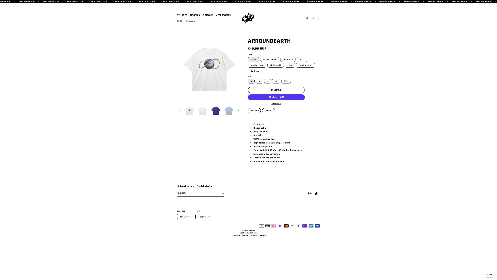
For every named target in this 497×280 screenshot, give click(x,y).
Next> (268, 110)
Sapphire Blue (269, 59)
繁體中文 (203, 216)
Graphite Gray (305, 65)
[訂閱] (222, 194)
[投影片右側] (238, 111)
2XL (286, 81)
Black (302, 59)
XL (276, 81)
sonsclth (252, 230)
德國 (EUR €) (185, 216)
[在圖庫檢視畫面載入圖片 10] (203, 111)
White (253, 59)
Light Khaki (275, 65)
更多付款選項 (276, 103)
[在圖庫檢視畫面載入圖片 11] (216, 111)
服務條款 (254, 235)
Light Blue (288, 59)
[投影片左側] (180, 111)
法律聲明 (263, 235)
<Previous (254, 110)
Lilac (290, 65)
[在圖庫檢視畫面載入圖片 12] (229, 111)
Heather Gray (257, 65)
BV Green (255, 71)
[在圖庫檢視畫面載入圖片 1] (189, 111)
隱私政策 (245, 235)
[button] (307, 18)
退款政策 (237, 235)
